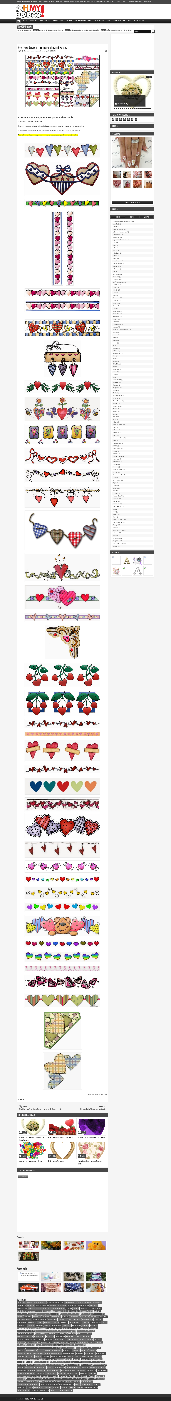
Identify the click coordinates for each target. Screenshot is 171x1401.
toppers (19, 1387)
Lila (39, 1351)
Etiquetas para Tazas (72, 1336)
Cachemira (73, 1317)
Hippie (38, 1345)
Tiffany (96, 1384)
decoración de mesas (24, 1334)
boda (95, 1311)
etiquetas (58, 1336)
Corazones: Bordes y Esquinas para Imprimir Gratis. (42, 47)
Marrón (19, 1356)
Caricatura (20, 1322)
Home (18, 20)
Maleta (83, 1351)
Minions (96, 1356)
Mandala (92, 1351)
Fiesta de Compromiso (135, 2)
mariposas (99, 1353)
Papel (100, 1362)
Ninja (98, 1359)
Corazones (32, 51)
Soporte (38, 1382)
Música (75, 1359)
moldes (32, 1359)
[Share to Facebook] (39, 1120)
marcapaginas (67, 1353)
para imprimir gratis (43, 51)
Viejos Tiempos (22, 1390)
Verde (78, 1387)
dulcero (70, 1334)
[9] (130, 108)
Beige (39, 1311)
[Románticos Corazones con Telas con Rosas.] (91, 1150)
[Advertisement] (132, 51)
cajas (101, 1317)
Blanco (73, 1311)
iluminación (47, 1345)
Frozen (19, 1342)
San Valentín (56, 1379)
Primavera (80, 1370)
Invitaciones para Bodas (71, 2)
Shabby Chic (80, 1379)
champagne (94, 1322)
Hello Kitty (29, 1345)
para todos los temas (54, 1365)
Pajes (84, 1362)
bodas (54, 1314)
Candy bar (97, 1319)
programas (100, 1370)
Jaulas (71, 1348)
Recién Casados (22, 1376)
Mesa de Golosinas (57, 1356)
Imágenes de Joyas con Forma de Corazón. (65, 30)
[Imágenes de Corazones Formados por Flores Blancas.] (32, 1127)
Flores (39, 1339)
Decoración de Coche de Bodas (46, 1331)
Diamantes (52, 1334)
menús (45, 1356)
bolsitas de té (97, 1314)
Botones (36, 1317)
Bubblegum (55, 1317)
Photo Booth (59, 1367)
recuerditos (35, 1376)
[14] (140, 108)
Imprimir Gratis (85, 2)
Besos (47, 1311)
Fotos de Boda (72, 1339)
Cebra (55, 1322)
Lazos (19, 1351)
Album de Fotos (69, 1302)
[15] (142, 108)
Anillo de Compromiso (57, 1305)
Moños (41, 1359)
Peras (19, 1367)
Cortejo (84, 1325)
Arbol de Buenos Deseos (36, 1308)
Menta (37, 1356)
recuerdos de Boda (49, 1376)
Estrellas (49, 1336)
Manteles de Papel (23, 1353)
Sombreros (28, 1382)
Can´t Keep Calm (73, 1319)
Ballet (75, 1308)
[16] (144, 108)
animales (70, 1305)
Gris (90, 1342)
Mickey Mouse (86, 1356)
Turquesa (47, 1387)
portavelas (40, 1370)
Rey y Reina (81, 1376)
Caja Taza (93, 1317)
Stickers (75, 1382)
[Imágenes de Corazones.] (62, 1150)
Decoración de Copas (67, 1331)
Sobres (19, 1382)
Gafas (55, 1342)
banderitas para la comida (25, 1311)
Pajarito (67, 1362)
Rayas (82, 1373)
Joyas (78, 1348)
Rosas (36, 1379)
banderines (83, 1308)
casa (39, 1322)
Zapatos (52, 1390)
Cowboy (92, 1325)
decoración (72, 1328)
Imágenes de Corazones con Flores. (32, 30)
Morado (49, 1359)
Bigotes (64, 1311)
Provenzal (39, 1373)
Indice (118, 217)
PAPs (93, 2)
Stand (67, 1382)
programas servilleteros (24, 1373)
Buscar (153, 31)
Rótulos (44, 1379)
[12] (136, 108)
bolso (19, 1317)
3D (18, 1302)
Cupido (41, 1328)
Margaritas (88, 1353)
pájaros (75, 1362)
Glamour (62, 1342)
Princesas (90, 1370)
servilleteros (68, 1379)
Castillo (46, 1322)
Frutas (27, 1342)
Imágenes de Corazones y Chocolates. (100, 30)
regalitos (62, 1376)
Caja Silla (83, 1317)
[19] (150, 108)
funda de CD (44, 1342)
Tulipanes (37, 1387)
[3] (118, 108)
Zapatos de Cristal (64, 1390)
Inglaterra (80, 1345)
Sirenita (100, 1379)
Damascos (50, 1328)
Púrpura (60, 1373)
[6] (124, 108)
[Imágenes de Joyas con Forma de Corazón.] (91, 1127)
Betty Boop (55, 1311)
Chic (103, 1322)
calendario (51, 1319)
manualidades (37, 1353)
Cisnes (30, 1325)
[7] (126, 108)
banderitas (95, 1308)
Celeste (62, 1322)
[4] (120, 108)
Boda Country (21, 1314)
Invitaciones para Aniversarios (26, 1348)
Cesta (85, 1322)
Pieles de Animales (72, 1367)
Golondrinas (82, 1342)
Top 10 (132, 217)
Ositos (44, 1362)
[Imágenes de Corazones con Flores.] (32, 1150)
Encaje (87, 1334)
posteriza (68, 130)
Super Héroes (85, 1382)
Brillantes (45, 1317)
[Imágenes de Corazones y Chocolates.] (62, 1127)
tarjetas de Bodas (64, 1384)
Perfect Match (29, 1367)
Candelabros (86, 1319)
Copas (46, 1325)
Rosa (28, 1379)
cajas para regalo (38, 1319)
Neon (91, 1359)
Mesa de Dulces (36, 2)
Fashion (85, 1336)
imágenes (58, 1345)
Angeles (29, 1305)
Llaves (46, 1351)
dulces (79, 1334)
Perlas (49, 1367)
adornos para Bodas (53, 1302)
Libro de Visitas (30, 1351)
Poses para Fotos (52, 1370)
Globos (71, 1342)
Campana (61, 1319)
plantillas (20, 1370)
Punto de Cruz (50, 1373)
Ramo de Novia (72, 1373)
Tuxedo (63, 1387)
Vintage (33, 1390)
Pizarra (84, 1367)
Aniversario (147, 2)
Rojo (90, 1376)
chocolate (20, 1325)
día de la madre (40, 1334)
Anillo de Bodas (41, 1305)
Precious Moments (67, 1370)
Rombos (20, 1379)
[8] (128, 108)
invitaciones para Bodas (48, 1348)
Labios (96, 1348)
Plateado (30, 1370)
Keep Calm (87, 1348)
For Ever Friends (59, 1339)
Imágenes (59, 2)
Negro (83, 1359)
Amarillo (20, 1305)
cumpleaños (32, 1328)
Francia (96, 1339)
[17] (146, 108)
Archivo (146, 217)
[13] (138, 108)
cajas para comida (23, 1319)
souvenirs (58, 1382)
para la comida (39, 1365)
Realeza (91, 1373)
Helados (20, 1345)
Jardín (63, 1348)
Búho (64, 1317)
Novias (19, 1362)
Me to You (28, 1356)
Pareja (66, 1365)
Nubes (36, 1362)
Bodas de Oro (85, 1314)
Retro (70, 1376)
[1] (114, 108)
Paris (75, 1365)
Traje (29, 1387)
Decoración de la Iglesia (84, 1331)
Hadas (98, 1342)
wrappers (43, 1390)
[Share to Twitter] (42, 1120)
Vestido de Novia (89, 1387)
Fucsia (35, 1342)
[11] (134, 108)
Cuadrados (21, 1328)
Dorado (61, 1334)
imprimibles (69, 1345)
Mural (68, 1359)
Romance (99, 1376)
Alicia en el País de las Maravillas (88, 1302)
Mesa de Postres (73, 1356)
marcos (78, 1353)
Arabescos (20, 1308)
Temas (19, 2)
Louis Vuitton (56, 1351)
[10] (132, 108)
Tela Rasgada (85, 1384)
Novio (28, 1362)
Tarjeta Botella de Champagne (27, 1384)
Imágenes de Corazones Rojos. (145, 97)
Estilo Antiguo (38, 1336)
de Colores (62, 1328)
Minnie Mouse (21, 1359)
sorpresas (47, 1382)
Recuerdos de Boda (102, 2)
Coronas (75, 1325)
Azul (67, 1308)
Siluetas (90, 1379)
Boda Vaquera (44, 1314)
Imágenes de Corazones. (56, 1161)
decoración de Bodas (24, 1331)
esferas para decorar (24, 1336)
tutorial (55, 1387)
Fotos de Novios (85, 1339)
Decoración (26, 2)
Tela (76, 1384)
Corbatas (66, 1325)
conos (38, 1325)
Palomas (92, 1362)
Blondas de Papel (85, 1311)
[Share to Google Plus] (44, 1120)
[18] (148, 108)
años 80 (92, 1305)
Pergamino (40, 1367)
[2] (116, 108)
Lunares (66, 1351)
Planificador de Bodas (97, 1367)
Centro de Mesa (74, 1322)
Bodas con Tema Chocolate (69, 1314)
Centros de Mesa (48, 2)
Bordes (26, 51)
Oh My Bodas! (20, 1399)
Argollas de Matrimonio (55, 1308)
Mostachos (59, 1359)
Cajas (112, 2)
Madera (75, 1351)
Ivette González (102, 1094)
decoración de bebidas (87, 1328)
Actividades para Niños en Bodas (33, 1302)
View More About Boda (132, 202)
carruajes (31, 1322)
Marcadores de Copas (52, 1353)
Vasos (71, 1387)
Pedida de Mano (121, 2)
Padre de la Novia (56, 1362)
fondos (47, 1339)
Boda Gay (33, 1314)
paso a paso (85, 1365)
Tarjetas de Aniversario (47, 1384)
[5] (122, 108)
